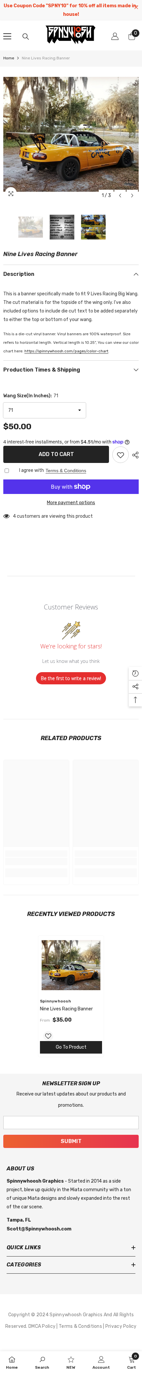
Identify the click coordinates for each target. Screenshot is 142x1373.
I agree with (31, 470)
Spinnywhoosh (55, 1001)
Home (8, 58)
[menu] (7, 36)
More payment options (71, 503)
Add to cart (56, 454)
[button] (120, 195)
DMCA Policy (42, 1326)
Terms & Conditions (66, 470)
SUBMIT (71, 1141)
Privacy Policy (121, 1326)
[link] (36, 861)
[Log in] (115, 36)
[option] (71, 134)
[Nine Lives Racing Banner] (71, 965)
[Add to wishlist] (120, 454)
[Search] (26, 37)
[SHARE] (134, 455)
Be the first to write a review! (71, 678)
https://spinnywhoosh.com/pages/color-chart (66, 351)
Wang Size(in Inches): (30, 396)
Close (136, 7)
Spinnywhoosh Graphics (76, 1315)
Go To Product (71, 1047)
